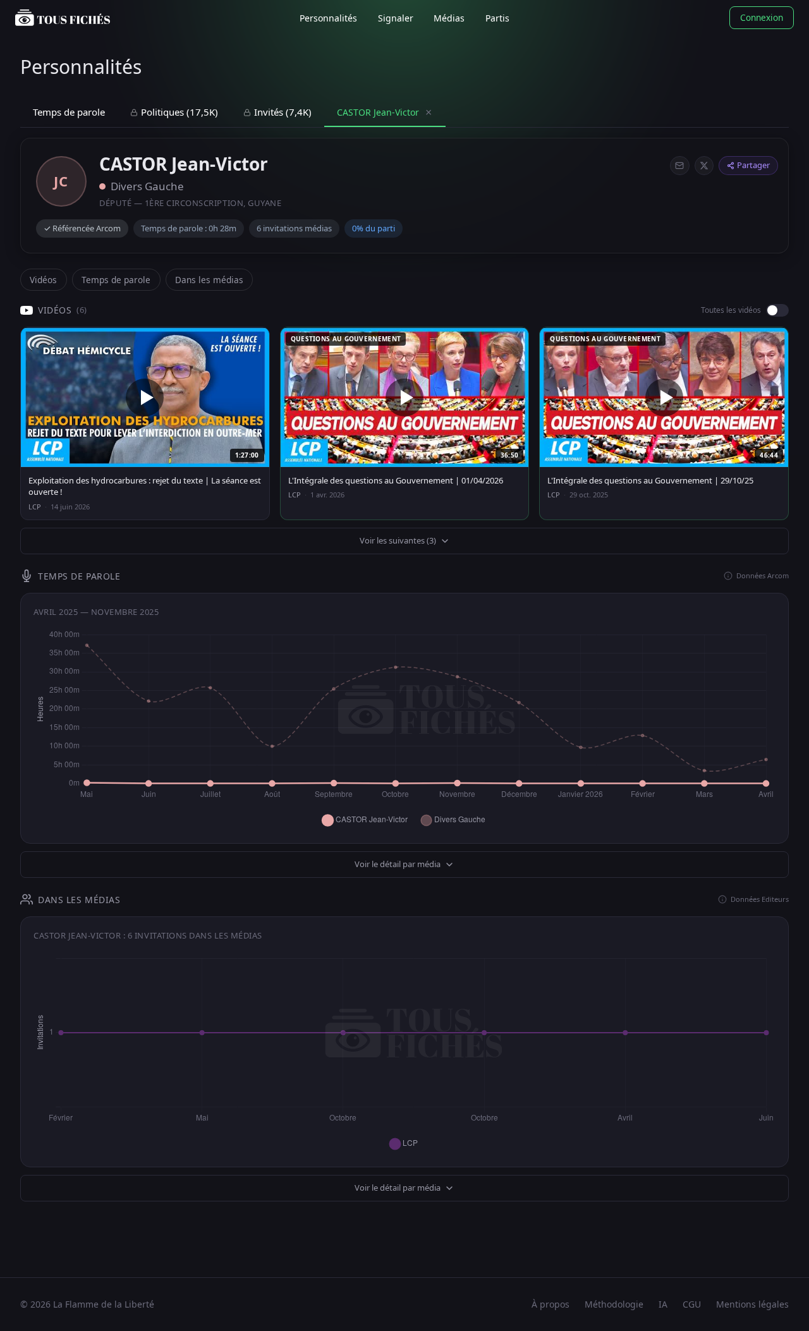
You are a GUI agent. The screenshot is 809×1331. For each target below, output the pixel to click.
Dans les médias (209, 280)
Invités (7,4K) (283, 112)
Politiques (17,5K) (179, 112)
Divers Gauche (147, 186)
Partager (753, 165)
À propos (550, 1304)
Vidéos (43, 280)
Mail (679, 165)
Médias (449, 18)
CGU (692, 1304)
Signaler (395, 18)
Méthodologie (614, 1304)
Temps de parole (69, 112)
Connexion (761, 17)
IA (663, 1304)
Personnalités (328, 18)
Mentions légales (752, 1304)
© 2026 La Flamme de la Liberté (87, 1304)
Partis (497, 18)
